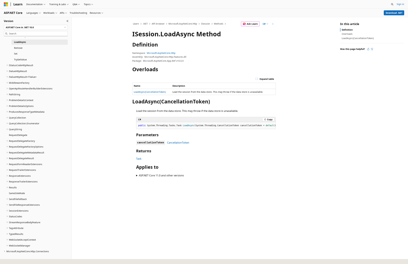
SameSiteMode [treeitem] (17, 193)
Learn (136, 23)
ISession (205, 23)
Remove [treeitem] (18, 47)
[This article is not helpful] (372, 49)
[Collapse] (67, 21)
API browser (158, 23)
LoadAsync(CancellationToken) (150, 91)
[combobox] (36, 27)
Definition (347, 29)
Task (139, 158)
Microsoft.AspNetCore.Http (182, 23)
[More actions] (273, 23)
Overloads (347, 33)
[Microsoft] (6, 4)
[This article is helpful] (368, 49)
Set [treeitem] (15, 53)
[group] (206, 125)
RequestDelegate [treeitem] (18, 135)
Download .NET (394, 12)
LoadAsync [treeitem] (20, 41)
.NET (145, 23)
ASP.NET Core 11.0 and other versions (161, 175)
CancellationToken (178, 142)
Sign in (400, 4)
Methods (218, 23)
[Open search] (392, 4)
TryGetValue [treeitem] (20, 59)
